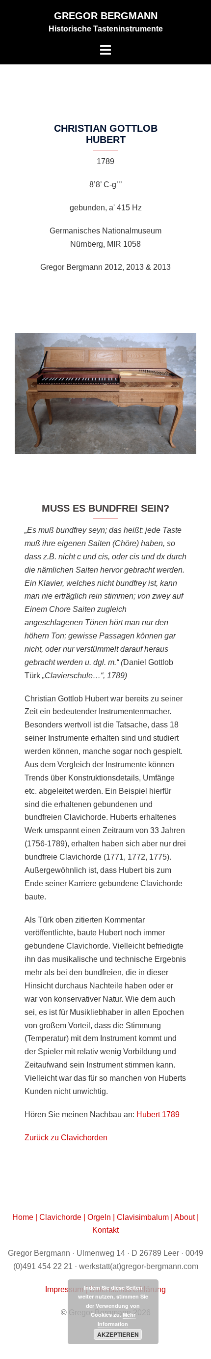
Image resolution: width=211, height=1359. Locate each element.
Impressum (65, 1289)
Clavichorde (61, 1217)
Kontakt (105, 1230)
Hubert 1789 (158, 1114)
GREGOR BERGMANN (106, 15)
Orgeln (100, 1217)
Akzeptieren (118, 1334)
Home (23, 1217)
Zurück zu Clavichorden (66, 1137)
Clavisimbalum (143, 1217)
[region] (105, 393)
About (184, 1217)
